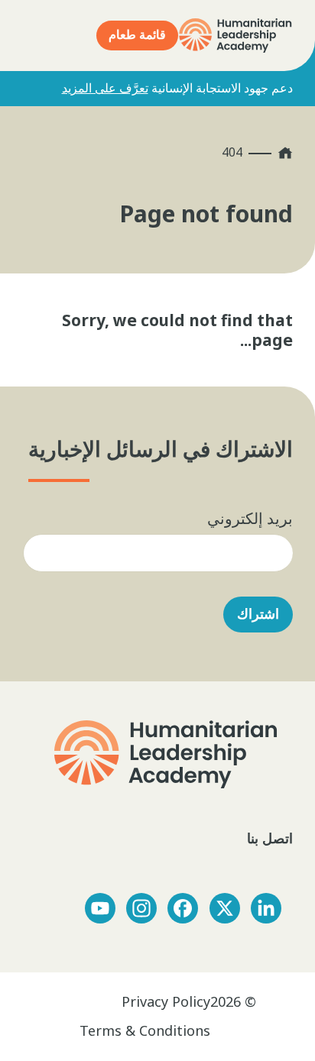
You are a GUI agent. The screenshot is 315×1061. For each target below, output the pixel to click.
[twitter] (224, 908)
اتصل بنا (268, 838)
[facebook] (182, 908)
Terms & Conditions (145, 1030)
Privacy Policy (166, 1001)
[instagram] (141, 908)
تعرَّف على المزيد (105, 87)
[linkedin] (266, 908)
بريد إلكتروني (250, 518)
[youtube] (100, 908)
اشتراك (258, 614)
